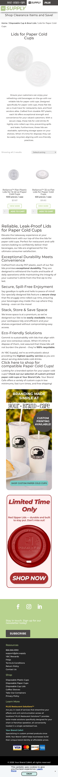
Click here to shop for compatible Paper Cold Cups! (27, 364)
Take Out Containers (16, 693)
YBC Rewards (12, 656)
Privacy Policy (12, 696)
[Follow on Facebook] (18, 606)
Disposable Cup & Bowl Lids (22, 23)
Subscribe (18, 633)
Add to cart (18, 211)
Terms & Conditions (15, 663)
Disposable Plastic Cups (17, 680)
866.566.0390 (12, 650)
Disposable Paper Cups (17, 683)
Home (4, 23)
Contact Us (11, 669)
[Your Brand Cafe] (16, 2)
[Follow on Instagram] (29, 606)
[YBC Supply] (35, 2)
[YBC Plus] (47, 2)
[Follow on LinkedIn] (40, 606)
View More (15, 206)
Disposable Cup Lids (15, 686)
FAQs (8, 660)
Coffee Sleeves (13, 689)
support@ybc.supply (16, 653)
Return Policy (12, 666)
